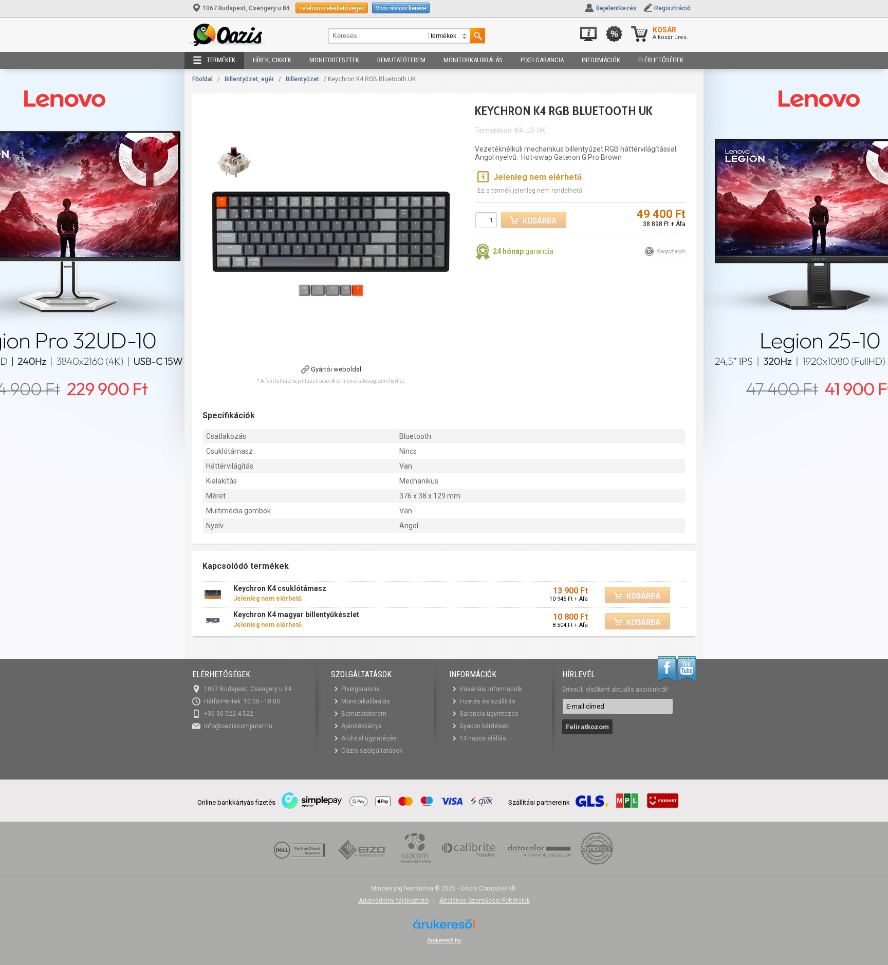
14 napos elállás (482, 738)
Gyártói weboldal (336, 369)
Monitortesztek (334, 60)
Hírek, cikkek (272, 60)
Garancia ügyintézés (489, 713)
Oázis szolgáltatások (371, 750)
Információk (601, 60)
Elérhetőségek (660, 60)
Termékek (221, 60)
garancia (523, 251)
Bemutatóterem (401, 60)
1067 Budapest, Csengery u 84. (247, 8)
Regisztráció (672, 8)
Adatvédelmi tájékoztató (394, 900)
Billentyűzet (302, 79)
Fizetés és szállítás (487, 701)
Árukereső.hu (444, 940)
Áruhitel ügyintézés (369, 738)
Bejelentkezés (616, 8)
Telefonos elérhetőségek (331, 8)
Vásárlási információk (490, 689)
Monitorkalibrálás (473, 60)
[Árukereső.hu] (444, 927)
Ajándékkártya (361, 726)
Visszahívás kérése (401, 8)
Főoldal (202, 79)
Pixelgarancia (542, 60)
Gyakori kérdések (483, 726)
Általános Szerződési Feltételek (484, 900)
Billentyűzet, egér (249, 79)
